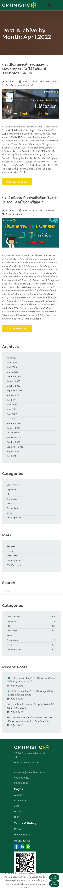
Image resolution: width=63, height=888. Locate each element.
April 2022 (12, 414)
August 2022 (13, 395)
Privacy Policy (22, 834)
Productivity (12, 508)
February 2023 (14, 376)
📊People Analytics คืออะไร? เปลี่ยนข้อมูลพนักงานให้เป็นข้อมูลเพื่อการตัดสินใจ (31, 680)
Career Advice (50, 81)
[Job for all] (19, 5)
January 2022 (13, 428)
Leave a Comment (23, 85)
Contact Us (20, 800)
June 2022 (12, 404)
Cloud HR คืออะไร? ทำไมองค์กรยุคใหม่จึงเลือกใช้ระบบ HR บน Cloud (30, 706)
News (9, 503)
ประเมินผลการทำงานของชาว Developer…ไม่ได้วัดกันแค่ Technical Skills (25, 69)
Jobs (16, 806)
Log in (10, 551)
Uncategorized (14, 517)
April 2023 (12, 367)
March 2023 (12, 372)
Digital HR (12, 489)
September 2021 (15, 447)
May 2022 (11, 409)
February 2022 (14, 423)
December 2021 (15, 432)
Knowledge (49, 210)
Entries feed (13, 556)
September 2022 (15, 390)
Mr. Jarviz (11, 81)
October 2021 (13, 442)
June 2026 (12, 362)
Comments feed (14, 560)
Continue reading (17, 182)
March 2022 (12, 419)
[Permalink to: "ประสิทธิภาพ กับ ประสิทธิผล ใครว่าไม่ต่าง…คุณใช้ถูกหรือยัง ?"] (30, 233)
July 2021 (11, 456)
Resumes (19, 811)
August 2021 (13, 451)
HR (8, 494)
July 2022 (11, 400)
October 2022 (13, 386)
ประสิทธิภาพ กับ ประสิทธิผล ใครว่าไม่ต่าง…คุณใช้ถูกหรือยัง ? (30, 200)
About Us (19, 795)
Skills (5, 85)
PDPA (17, 829)
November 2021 (15, 437)
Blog (16, 817)
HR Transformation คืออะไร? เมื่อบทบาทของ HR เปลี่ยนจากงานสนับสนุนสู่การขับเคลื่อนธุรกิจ (30, 719)
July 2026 (11, 358)
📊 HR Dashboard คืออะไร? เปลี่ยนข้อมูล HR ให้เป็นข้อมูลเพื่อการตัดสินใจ (30, 693)
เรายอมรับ (54, 877)
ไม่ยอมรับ (54, 884)
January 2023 (13, 381)
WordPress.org (14, 565)
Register (11, 546)
